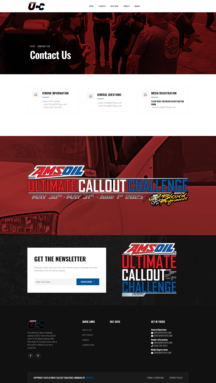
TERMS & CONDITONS (155, 378)
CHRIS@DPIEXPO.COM (163, 335)
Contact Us (44, 46)
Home (91, 6)
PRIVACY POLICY (175, 378)
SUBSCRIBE (87, 281)
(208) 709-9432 (161, 345)
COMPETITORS (88, 345)
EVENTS (85, 340)
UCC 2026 (114, 6)
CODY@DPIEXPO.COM (162, 332)
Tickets (102, 6)
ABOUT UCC (87, 330)
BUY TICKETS (87, 335)
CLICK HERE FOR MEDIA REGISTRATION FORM (167, 103)
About (137, 6)
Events (127, 6)
